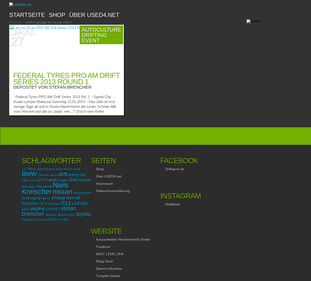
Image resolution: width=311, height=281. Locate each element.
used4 (43, 219)
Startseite (27, 15)
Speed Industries (109, 269)
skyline (37, 208)
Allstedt (49, 169)
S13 (66, 203)
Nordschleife (82, 193)
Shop (100, 169)
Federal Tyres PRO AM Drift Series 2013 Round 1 (66, 78)
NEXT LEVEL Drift (109, 254)
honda (52, 180)
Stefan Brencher (70, 87)
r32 (41, 204)
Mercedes (29, 186)
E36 (83, 175)
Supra (62, 215)
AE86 (40, 169)
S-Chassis (52, 204)
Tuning (26, 219)
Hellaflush (172, 204)
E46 (24, 180)
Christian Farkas (48, 175)
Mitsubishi (44, 186)
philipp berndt (66, 197)
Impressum (104, 184)
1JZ (24, 169)
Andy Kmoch (64, 169)
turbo (35, 219)
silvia (25, 209)
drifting (73, 175)
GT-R (41, 180)
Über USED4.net (94, 15)
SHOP (57, 15)
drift (63, 174)
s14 (76, 203)
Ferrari (32, 180)
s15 (84, 203)
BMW (29, 174)
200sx (32, 169)
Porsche (30, 203)
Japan (63, 180)
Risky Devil (104, 261)
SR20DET (53, 209)
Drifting (94, 35)
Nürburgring (31, 198)
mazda (84, 180)
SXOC (71, 214)
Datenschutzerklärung (113, 191)
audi (77, 169)
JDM (73, 179)
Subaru (51, 215)
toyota (83, 214)
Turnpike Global (108, 276)
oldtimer (46, 198)
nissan (63, 192)
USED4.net (55, 219)
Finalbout (103, 247)
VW (66, 219)
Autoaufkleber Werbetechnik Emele (123, 239)
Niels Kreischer (45, 188)
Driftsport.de (174, 169)
